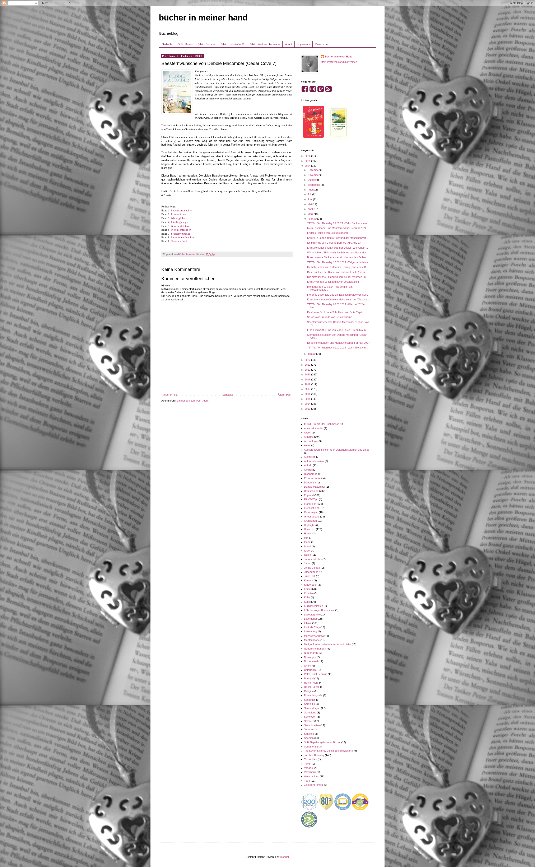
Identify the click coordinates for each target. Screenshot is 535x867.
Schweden (310, 716)
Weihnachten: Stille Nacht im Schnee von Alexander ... (338, 252)
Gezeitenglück (179, 241)
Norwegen (310, 657)
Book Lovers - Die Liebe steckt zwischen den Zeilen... (337, 257)
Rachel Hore (311, 682)
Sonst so (309, 733)
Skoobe (308, 729)
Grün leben (310, 520)
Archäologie (311, 441)
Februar (312, 218)
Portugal (309, 678)
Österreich (310, 670)
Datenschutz (322, 44)
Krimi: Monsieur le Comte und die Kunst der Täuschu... (338, 299)
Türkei (307, 763)
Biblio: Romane (206, 44)
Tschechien (310, 759)
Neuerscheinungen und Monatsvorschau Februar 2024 (338, 342)
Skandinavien (312, 725)
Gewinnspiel (311, 512)
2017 (308, 389)
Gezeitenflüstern (180, 226)
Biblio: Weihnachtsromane (265, 44)
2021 (308, 369)
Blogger (284, 857)
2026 (308, 156)
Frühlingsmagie (180, 222)
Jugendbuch (311, 572)
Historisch (309, 529)
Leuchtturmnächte (181, 210)
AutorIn (308, 465)
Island (307, 546)
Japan (307, 563)
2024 (308, 165)
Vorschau (309, 772)
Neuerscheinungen (315, 648)
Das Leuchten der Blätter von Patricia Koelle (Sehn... (337, 272)
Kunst (307, 601)
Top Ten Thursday (314, 755)
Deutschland (311, 491)
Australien (310, 456)
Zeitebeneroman (313, 784)
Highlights (310, 525)
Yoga (307, 780)
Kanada (308, 580)
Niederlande (311, 652)
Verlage (308, 768)
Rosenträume (178, 214)
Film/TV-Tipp (311, 499)
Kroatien (309, 593)
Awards (308, 469)
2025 (308, 161)
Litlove (308, 623)
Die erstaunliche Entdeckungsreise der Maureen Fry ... (338, 277)
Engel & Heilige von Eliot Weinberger (328, 232)
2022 (308, 364)
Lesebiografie (312, 614)
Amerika (308, 436)
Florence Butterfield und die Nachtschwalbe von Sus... (337, 294)
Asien (307, 445)
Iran (306, 537)
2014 (308, 403)
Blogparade (310, 474)
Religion (309, 691)
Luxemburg (310, 631)
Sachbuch (310, 699)
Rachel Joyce (312, 686)
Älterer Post (284, 394)
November (314, 175)
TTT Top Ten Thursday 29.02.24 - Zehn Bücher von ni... (338, 223)
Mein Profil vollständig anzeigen (339, 62)
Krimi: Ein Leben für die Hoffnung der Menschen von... (337, 237)
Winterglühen (178, 218)
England (309, 495)
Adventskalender (313, 428)
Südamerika (311, 746)
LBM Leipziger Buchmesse (319, 610)
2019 (308, 379)
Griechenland (312, 516)
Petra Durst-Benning (315, 674)
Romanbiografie (313, 695)
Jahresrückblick (313, 559)
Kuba (307, 597)
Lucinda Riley (312, 627)
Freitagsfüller (311, 508)
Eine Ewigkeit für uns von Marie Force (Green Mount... (337, 330)
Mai (310, 204)
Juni (310, 199)
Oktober (312, 179)
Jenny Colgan (312, 567)
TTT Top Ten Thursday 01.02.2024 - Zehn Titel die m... (337, 347)
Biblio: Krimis (185, 44)
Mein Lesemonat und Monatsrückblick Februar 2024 (336, 228)
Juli (310, 194)
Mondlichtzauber (181, 229)
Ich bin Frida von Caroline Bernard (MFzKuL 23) (334, 242)
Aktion (307, 432)
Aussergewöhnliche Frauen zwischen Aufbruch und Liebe (336, 449)
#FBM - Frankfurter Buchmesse (321, 424)
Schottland (310, 712)
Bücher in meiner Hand (338, 56)
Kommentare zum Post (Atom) (192, 400)
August (312, 189)
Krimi (307, 589)
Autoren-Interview (314, 461)
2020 (308, 374)
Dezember (314, 170)
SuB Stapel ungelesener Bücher (322, 742)
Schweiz (309, 721)
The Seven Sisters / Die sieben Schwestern (328, 750)
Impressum (303, 44)
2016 (308, 394)
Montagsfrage (312, 640)
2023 (308, 359)
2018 (308, 384)
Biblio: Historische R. (233, 44)
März (311, 214)
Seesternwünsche (180, 233)
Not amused (311, 661)
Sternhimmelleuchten (183, 237)
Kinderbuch (310, 584)
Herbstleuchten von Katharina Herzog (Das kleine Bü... (338, 267)
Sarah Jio (309, 704)
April (310, 209)
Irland (307, 542)
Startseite (167, 44)
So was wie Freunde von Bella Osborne (329, 317)
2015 (308, 399)
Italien (307, 554)
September (314, 184)
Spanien (309, 738)
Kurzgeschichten (313, 606)
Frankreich (310, 503)
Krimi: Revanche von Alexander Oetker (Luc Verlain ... (337, 247)
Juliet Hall (309, 576)
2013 (308, 408)
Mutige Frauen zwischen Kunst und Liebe (327, 644)
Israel (307, 550)
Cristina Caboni (313, 478)
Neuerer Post (169, 394)
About (288, 44)
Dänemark (310, 482)
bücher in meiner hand (203, 17)
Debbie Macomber (314, 486)
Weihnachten (311, 776)
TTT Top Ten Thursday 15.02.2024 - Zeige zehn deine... (338, 262)
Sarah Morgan (312, 708)
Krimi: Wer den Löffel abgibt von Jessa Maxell (333, 281)
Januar (312, 353)
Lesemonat (310, 618)
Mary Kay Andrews (314, 635)
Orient (307, 665)
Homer (308, 533)
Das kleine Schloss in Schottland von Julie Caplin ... (336, 312)
